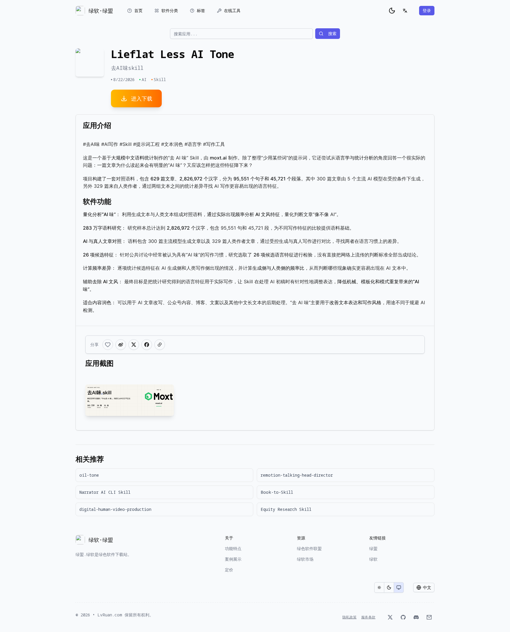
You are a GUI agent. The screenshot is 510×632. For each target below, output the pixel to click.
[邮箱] (429, 617)
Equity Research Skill (286, 509)
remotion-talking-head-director (297, 475)
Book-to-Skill (277, 492)
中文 (427, 587)
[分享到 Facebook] (146, 344)
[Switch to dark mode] (391, 10)
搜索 (332, 33)
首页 (138, 10)
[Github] (403, 617)
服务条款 (368, 617)
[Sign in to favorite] (107, 344)
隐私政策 (349, 617)
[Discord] (416, 617)
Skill (160, 79)
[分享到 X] (133, 344)
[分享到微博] (120, 344)
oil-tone (89, 475)
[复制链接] (159, 344)
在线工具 (232, 10)
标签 (201, 10)
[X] (390, 617)
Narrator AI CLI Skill (104, 492)
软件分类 (169, 10)
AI (144, 79)
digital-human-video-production (115, 509)
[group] (389, 587)
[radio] (379, 587)
